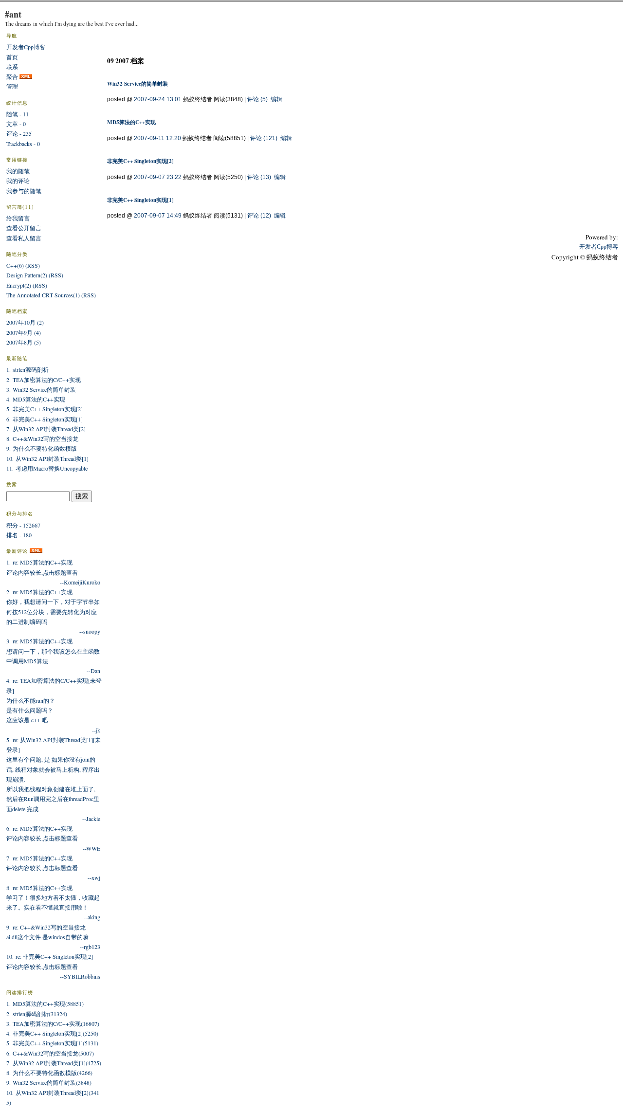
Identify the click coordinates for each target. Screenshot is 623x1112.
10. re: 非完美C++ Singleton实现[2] (49, 956)
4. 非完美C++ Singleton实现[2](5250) (52, 1033)
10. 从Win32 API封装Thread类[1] (47, 458)
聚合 (12, 76)
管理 (12, 86)
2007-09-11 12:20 (157, 138)
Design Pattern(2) (26, 275)
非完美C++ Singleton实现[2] (140, 161)
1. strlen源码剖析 (27, 369)
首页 (12, 57)
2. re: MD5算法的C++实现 (39, 592)
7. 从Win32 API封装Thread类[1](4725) (53, 1063)
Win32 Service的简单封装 (137, 83)
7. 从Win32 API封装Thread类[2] (46, 429)
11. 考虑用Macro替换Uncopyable (47, 468)
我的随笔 (18, 171)
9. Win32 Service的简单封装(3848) (49, 1082)
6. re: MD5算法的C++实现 (39, 828)
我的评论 (18, 180)
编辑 (276, 99)
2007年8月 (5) (23, 342)
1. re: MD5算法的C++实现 (39, 562)
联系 (12, 67)
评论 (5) (257, 99)
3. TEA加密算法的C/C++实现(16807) (52, 1023)
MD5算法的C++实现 (131, 122)
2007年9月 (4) (23, 332)
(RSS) (32, 265)
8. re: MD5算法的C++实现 (39, 888)
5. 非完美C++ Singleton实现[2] (44, 409)
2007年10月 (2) (25, 322)
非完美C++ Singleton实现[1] (140, 200)
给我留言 (18, 218)
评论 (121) (263, 138)
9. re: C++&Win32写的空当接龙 (46, 927)
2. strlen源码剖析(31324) (36, 1014)
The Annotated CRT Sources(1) (43, 295)
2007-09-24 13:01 (158, 99)
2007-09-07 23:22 (158, 177)
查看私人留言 (23, 238)
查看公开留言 (23, 228)
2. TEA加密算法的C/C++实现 (43, 379)
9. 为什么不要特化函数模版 (41, 448)
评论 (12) (259, 215)
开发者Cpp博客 (25, 47)
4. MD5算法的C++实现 (35, 399)
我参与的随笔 (23, 191)
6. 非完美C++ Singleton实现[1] (44, 419)
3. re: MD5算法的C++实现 (39, 641)
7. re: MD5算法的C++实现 (39, 858)
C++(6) (15, 265)
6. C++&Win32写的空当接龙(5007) (50, 1053)
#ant (13, 14)
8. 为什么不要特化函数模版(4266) (49, 1072)
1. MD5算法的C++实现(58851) (45, 1003)
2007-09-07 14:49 (158, 215)
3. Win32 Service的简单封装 (41, 389)
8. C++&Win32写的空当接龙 (42, 438)
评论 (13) (259, 177)
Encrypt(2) (18, 285)
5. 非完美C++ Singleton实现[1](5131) (52, 1043)
